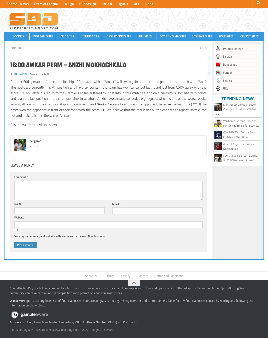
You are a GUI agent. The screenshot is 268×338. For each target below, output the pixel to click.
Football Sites (42, 36)
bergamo (20, 73)
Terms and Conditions (169, 276)
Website (19, 217)
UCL (137, 4)
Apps (149, 4)
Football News (18, 4)
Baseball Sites (202, 36)
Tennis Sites (90, 36)
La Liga (68, 4)
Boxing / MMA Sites (173, 36)
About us (91, 276)
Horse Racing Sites (118, 36)
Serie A (106, 4)
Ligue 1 (123, 4)
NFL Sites (145, 36)
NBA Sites (67, 36)
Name (18, 203)
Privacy (125, 276)
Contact (143, 276)
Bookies (18, 36)
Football (17, 48)
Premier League (46, 4)
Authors (109, 276)
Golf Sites (226, 36)
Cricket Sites (249, 36)
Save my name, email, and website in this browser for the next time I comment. (60, 236)
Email (116, 203)
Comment (21, 177)
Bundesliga (87, 4)
